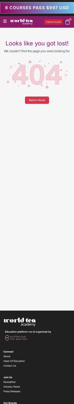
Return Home (37, 100)
